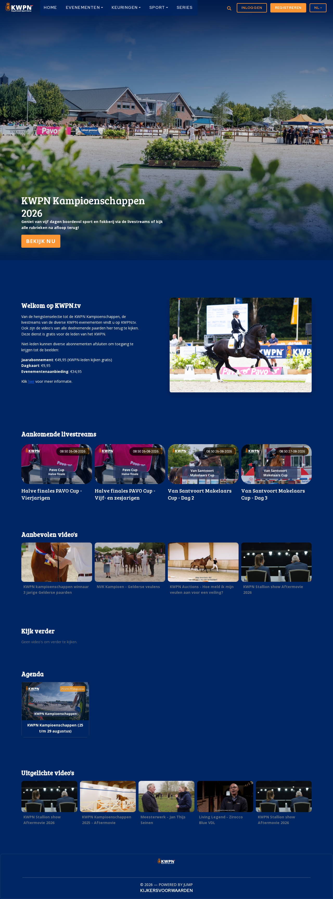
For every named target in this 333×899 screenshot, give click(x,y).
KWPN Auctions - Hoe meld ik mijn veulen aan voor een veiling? (202, 589)
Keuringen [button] (125, 7)
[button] (56, 570)
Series (185, 7)
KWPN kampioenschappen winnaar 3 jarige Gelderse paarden (56, 589)
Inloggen (251, 7)
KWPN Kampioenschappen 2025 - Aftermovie (106, 819)
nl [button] (316, 7)
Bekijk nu (41, 241)
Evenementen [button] (83, 7)
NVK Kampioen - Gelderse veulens (128, 586)
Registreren (288, 7)
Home (50, 7)
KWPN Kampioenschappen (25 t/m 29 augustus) (55, 728)
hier (31, 381)
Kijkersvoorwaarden (166, 890)
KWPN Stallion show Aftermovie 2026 (273, 589)
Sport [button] (157, 7)
